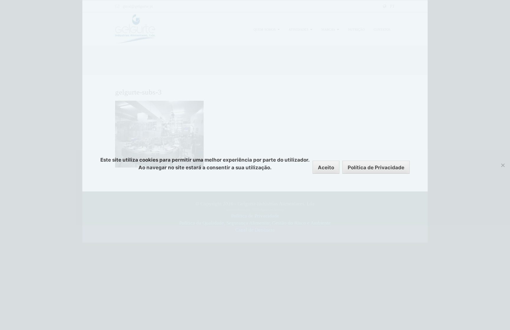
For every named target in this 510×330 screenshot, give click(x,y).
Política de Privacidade (376, 167)
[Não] (503, 165)
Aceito (326, 167)
